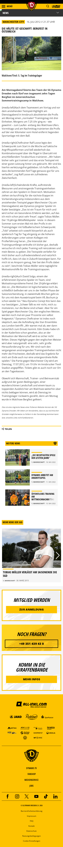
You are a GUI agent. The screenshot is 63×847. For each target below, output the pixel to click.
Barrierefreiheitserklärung (31, 811)
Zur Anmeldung (31, 609)
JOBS (31, 785)
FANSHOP (32, 774)
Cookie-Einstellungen (31, 841)
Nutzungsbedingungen (31, 836)
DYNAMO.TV (31, 768)
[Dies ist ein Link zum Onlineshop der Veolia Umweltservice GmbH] (50, 733)
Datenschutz (31, 831)
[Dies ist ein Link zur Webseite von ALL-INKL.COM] (31, 704)
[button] (47, 6)
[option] (31, 555)
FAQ (31, 821)
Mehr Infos (31, 679)
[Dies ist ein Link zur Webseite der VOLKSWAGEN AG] (25, 738)
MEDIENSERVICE (31, 779)
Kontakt (31, 826)
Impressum (31, 816)
